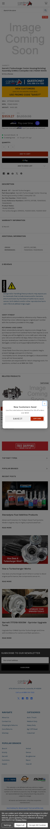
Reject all (20, 825)
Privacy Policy (21, 820)
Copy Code (37, 418)
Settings (7, 825)
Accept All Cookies (37, 825)
